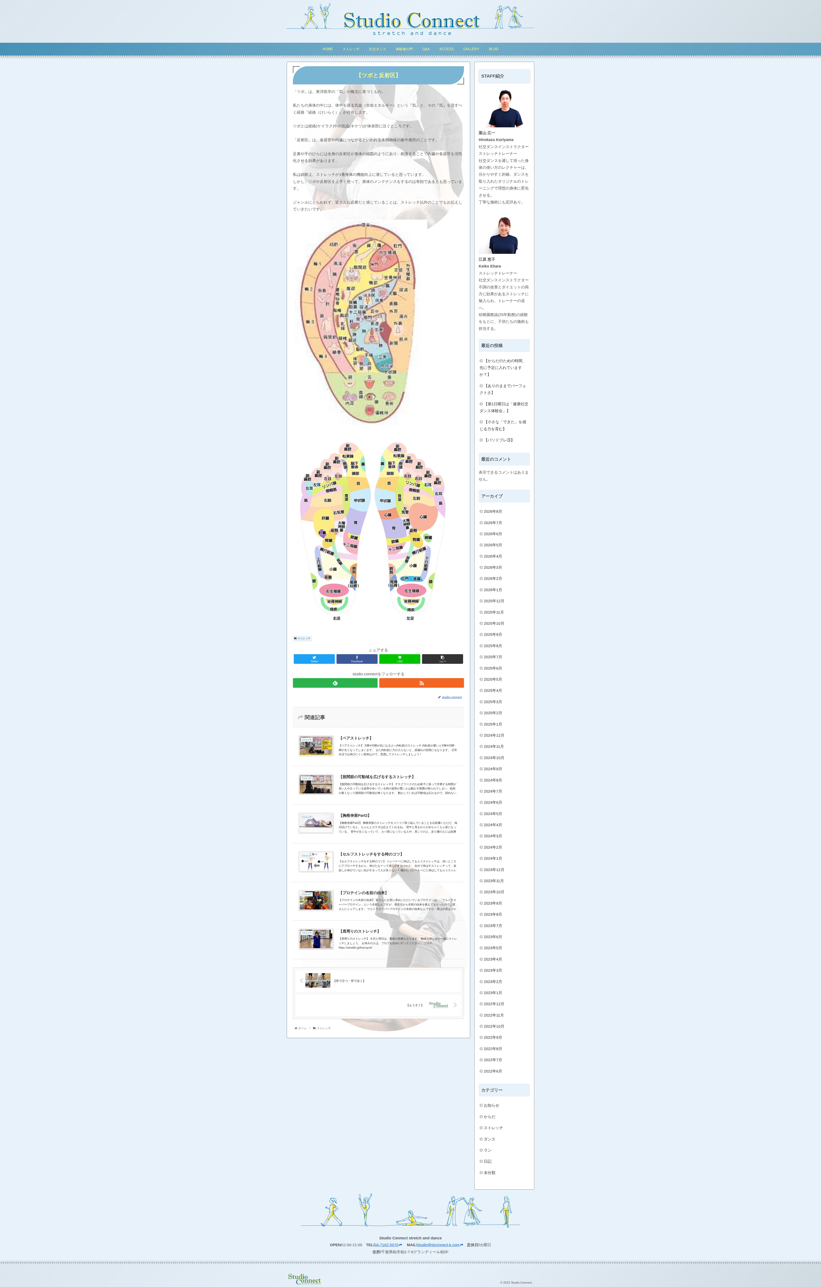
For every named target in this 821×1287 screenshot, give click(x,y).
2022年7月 (493, 1060)
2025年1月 (493, 724)
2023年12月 (494, 870)
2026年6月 (493, 534)
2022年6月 (493, 1071)
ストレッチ (304, 638)
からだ (489, 1117)
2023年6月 (493, 937)
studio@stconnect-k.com (438, 1245)
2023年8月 (493, 914)
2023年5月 (493, 948)
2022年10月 (494, 1026)
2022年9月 (493, 1037)
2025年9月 (493, 634)
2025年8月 (493, 646)
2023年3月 (493, 970)
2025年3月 (493, 702)
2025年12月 (494, 601)
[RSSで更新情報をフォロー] (421, 683)
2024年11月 (494, 746)
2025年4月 (493, 690)
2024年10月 (494, 758)
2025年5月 (493, 679)
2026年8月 (493, 511)
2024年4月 (493, 825)
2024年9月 (493, 769)
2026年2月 (493, 578)
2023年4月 (493, 959)
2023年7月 (493, 926)
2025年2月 (493, 713)
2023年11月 (494, 881)
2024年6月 (493, 802)
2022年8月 (493, 1049)
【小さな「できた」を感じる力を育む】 (503, 425)
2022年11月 (494, 1015)
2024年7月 (493, 791)
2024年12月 (494, 735)
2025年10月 (494, 623)
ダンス (489, 1139)
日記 (488, 1161)
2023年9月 (493, 903)
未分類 (489, 1173)
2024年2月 (493, 847)
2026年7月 (493, 523)
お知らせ (491, 1105)
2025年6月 (493, 668)
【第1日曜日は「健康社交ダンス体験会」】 (504, 407)
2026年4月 (493, 556)
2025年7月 (493, 657)
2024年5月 (493, 814)
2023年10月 (494, 892)
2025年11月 (494, 612)
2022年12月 (494, 1004)
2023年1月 (493, 993)
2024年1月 (493, 858)
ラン (488, 1150)
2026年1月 (493, 590)
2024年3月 (493, 836)
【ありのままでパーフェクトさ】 (503, 389)
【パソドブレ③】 (499, 440)
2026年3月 (493, 567)
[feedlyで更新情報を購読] (335, 683)
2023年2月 (493, 982)
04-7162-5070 (386, 1245)
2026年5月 (493, 545)
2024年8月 (493, 780)
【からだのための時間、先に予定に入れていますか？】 (503, 368)
